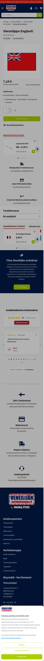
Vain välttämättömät (22, 651)
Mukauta (22, 645)
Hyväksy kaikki (21, 657)
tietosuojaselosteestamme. (11, 638)
